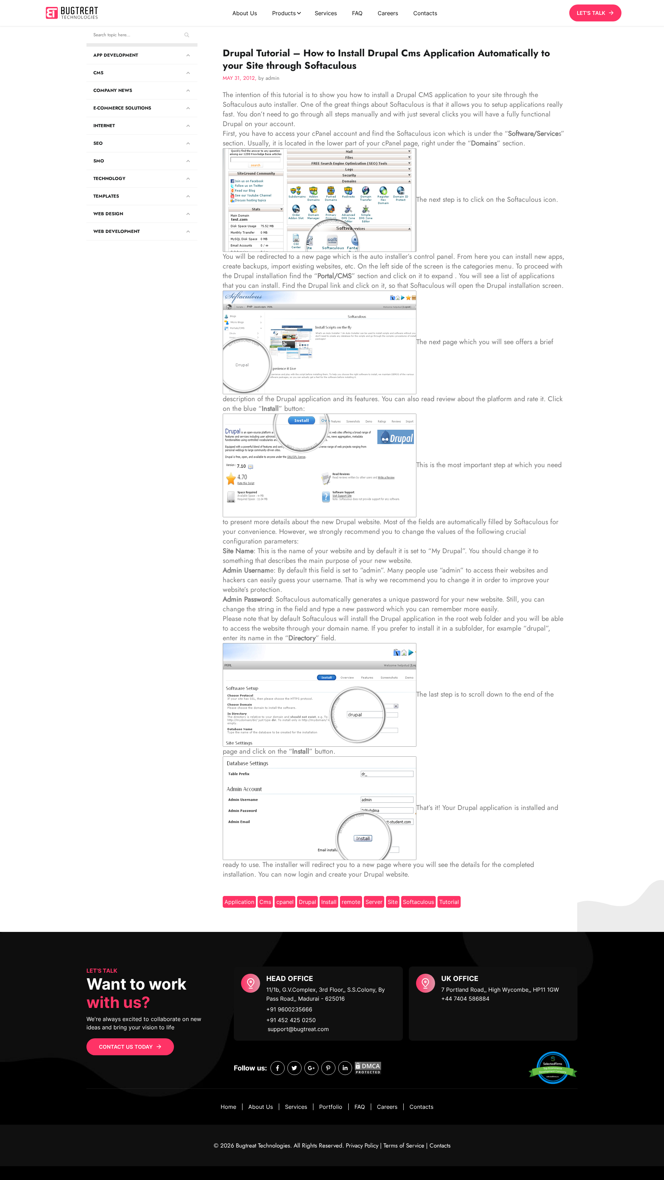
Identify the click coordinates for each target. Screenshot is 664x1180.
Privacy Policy (362, 1145)
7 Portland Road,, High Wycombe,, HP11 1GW (500, 989)
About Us (244, 13)
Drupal (307, 901)
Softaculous (418, 901)
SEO (98, 143)
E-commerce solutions (122, 108)
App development (115, 55)
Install (328, 901)
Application (239, 901)
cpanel (285, 901)
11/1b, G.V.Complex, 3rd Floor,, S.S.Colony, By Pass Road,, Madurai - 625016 (325, 994)
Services (326, 13)
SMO (98, 161)
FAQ (357, 13)
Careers (388, 13)
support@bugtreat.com (298, 1029)
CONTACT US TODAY (126, 1047)
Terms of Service (404, 1145)
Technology (109, 178)
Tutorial (449, 901)
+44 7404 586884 (465, 998)
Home (228, 1106)
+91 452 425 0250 (291, 1020)
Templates (106, 196)
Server (374, 901)
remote (351, 901)
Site (393, 901)
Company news (112, 90)
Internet (104, 125)
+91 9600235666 (289, 1009)
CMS (98, 72)
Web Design (108, 213)
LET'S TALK (591, 13)
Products (284, 13)
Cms (265, 901)
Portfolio (330, 1106)
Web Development (116, 231)
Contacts (425, 13)
